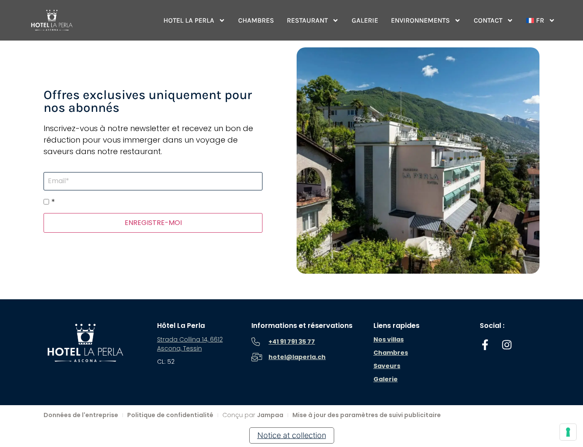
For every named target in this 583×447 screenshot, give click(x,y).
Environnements (420, 20)
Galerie (365, 20)
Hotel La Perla (188, 20)
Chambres (256, 20)
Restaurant (307, 20)
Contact (488, 20)
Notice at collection (291, 435)
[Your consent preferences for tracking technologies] (568, 432)
